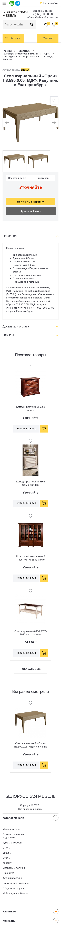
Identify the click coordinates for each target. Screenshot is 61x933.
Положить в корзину (30, 201)
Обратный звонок (42, 10)
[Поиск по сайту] (31, 24)
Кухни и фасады (12, 878)
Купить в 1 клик (31, 211)
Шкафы (7, 852)
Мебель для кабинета (15, 893)
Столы (6, 857)
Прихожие (8, 872)
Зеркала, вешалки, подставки (13, 836)
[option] (30, 122)
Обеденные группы (14, 888)
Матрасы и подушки (14, 867)
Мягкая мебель (11, 829)
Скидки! (48, 38)
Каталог (15, 38)
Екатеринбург (50, 3)
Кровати (7, 862)
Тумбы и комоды (12, 842)
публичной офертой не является (42, 17)
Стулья (7, 847)
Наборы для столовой (15, 883)
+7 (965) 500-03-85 (42, 14)
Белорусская (15, 13)
